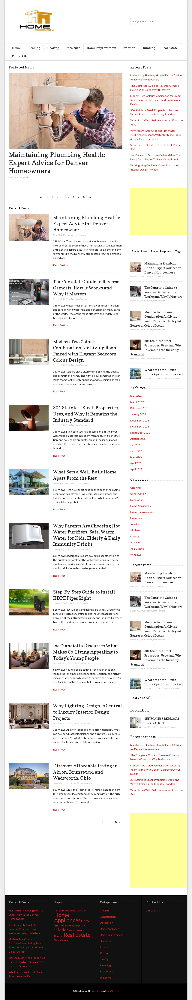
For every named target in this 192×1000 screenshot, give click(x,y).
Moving (134, 536)
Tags (178, 251)
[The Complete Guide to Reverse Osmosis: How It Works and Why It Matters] (28, 292)
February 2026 (138, 408)
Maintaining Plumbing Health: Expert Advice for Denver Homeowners (57, 162)
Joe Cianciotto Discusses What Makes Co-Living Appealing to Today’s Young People (85, 652)
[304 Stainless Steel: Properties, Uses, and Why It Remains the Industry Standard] (28, 418)
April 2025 (136, 463)
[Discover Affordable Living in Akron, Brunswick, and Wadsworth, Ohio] (28, 776)
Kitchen (135, 530)
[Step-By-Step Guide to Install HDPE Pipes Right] (28, 602)
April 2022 (136, 469)
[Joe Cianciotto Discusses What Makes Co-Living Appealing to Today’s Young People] (28, 656)
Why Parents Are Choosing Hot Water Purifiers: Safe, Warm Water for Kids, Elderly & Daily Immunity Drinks (155, 134)
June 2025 (136, 450)
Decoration (136, 499)
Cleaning (34, 48)
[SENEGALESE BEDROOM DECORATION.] (135, 722)
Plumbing (148, 48)
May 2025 (136, 457)
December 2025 (139, 420)
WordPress (97, 991)
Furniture (72, 48)
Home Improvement (101, 48)
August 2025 (138, 438)
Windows (135, 554)
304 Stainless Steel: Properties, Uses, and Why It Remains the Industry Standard (86, 414)
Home (16, 48)
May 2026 (136, 396)
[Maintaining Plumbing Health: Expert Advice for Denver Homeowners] (65, 148)
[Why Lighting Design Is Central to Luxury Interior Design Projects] (28, 716)
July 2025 (135, 444)
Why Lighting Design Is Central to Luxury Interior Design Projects (87, 712)
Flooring (53, 48)
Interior (129, 48)
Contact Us (20, 56)
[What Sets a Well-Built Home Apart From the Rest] (28, 482)
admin (26, 177)
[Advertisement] (161, 211)
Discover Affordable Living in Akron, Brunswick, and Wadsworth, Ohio (85, 772)
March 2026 (137, 402)
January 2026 (138, 414)
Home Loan (136, 518)
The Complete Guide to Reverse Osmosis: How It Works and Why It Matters (86, 288)
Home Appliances (140, 505)
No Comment (80, 235)
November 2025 (139, 426)
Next (118, 821)
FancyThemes (112, 991)
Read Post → (60, 265)
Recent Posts (139, 251)
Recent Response (161, 251)
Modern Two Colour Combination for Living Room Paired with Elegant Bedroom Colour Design (155, 100)
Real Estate (170, 48)
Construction (138, 493)
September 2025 (140, 432)
